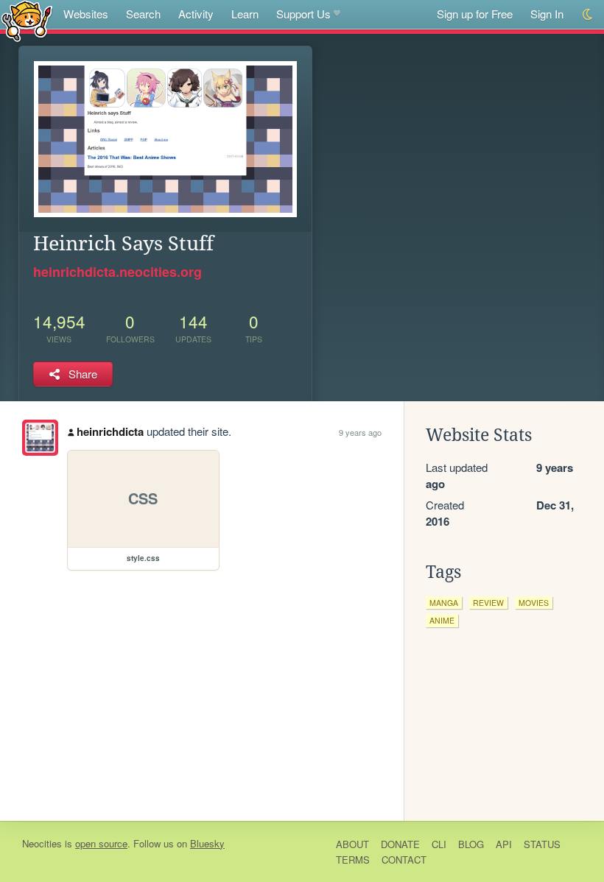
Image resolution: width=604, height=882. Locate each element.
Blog (471, 844)
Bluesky (207, 843)
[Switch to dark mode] (588, 14)
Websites (85, 13)
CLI (439, 844)
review (488, 602)
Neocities (42, 843)
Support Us (303, 13)
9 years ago (360, 432)
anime (441, 620)
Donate (400, 844)
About (352, 844)
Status (542, 844)
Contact (404, 860)
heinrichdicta (110, 431)
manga (443, 602)
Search (143, 13)
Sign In (546, 13)
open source (101, 843)
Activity (196, 13)
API (504, 844)
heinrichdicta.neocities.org (117, 271)
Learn (245, 13)
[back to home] (27, 20)
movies (534, 602)
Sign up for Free (475, 13)
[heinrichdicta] (40, 438)
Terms (353, 860)
